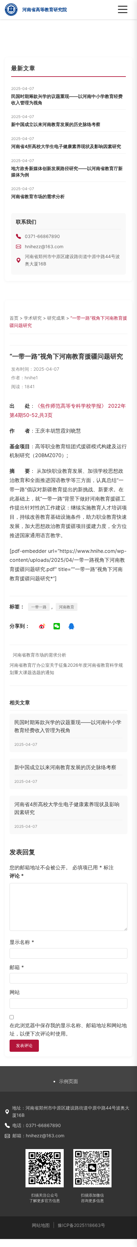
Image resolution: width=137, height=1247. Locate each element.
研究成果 (56, 318)
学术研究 (33, 318)
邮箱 (17, 967)
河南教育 (66, 607)
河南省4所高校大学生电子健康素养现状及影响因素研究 (66, 146)
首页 (14, 318)
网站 (15, 992)
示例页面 (68, 1081)
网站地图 (41, 1225)
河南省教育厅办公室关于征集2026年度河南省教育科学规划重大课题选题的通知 (66, 668)
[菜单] (122, 10)
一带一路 (39, 607)
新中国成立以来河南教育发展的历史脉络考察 (55, 124)
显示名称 (22, 942)
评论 (17, 875)
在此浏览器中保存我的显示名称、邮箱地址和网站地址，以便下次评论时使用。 (68, 1029)
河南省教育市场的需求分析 (38, 196)
